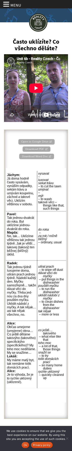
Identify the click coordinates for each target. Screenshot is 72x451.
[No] (67, 438)
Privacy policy (42, 445)
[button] (6, 4)
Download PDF (34, 149)
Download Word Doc (35, 156)
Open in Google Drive (35, 141)
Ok (25, 445)
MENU (15, 5)
